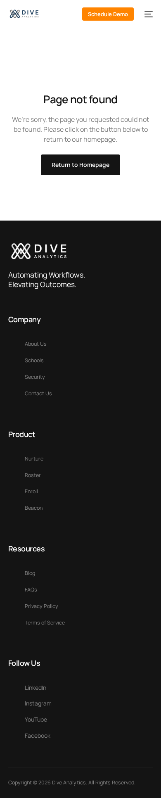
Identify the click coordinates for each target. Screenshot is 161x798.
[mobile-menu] (147, 14)
